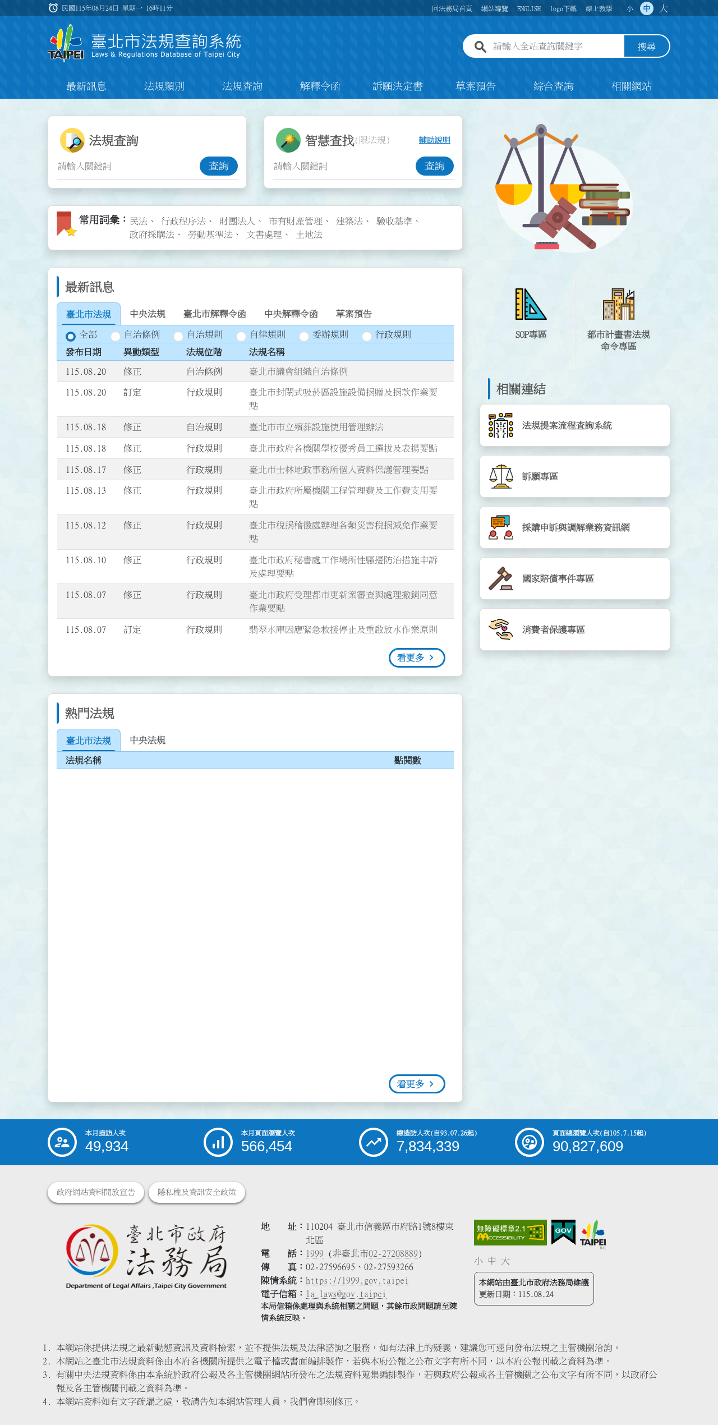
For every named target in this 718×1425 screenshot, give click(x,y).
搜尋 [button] (647, 46)
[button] (696, 1394)
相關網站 (631, 86)
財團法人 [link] (237, 221)
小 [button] (630, 8)
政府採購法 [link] (152, 234)
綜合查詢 (553, 86)
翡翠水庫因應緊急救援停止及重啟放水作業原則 (343, 629)
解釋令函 (320, 86)
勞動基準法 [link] (210, 234)
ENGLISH (529, 8)
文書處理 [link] (264, 234)
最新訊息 (86, 86)
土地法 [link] (309, 234)
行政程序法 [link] (183, 221)
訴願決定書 (397, 86)
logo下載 (563, 8)
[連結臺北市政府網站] (593, 1234)
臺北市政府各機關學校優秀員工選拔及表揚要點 (343, 448)
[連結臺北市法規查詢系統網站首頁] (145, 43)
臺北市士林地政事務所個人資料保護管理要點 (339, 469)
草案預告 (475, 86)
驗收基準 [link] (394, 221)
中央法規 (147, 313)
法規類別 (164, 86)
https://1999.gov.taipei (357, 1280)
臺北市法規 (88, 314)
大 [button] (663, 8)
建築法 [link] (349, 221)
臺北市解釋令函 (214, 313)
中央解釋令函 (291, 313)
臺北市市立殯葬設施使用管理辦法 (316, 426)
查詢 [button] (219, 166)
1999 (315, 1253)
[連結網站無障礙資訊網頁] (510, 1232)
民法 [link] (139, 221)
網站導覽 (494, 8)
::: (6, 105)
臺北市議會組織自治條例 (298, 371)
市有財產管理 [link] (296, 221)
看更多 (410, 657)
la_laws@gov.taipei (346, 1293)
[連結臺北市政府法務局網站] (146, 1256)
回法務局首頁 (452, 8)
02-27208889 (393, 1253)
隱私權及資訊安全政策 (197, 1192)
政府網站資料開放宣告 (96, 1192)
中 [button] (647, 8)
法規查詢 (242, 86)
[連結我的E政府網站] (563, 1232)
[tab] (89, 314)
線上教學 (599, 8)
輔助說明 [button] (434, 140)
